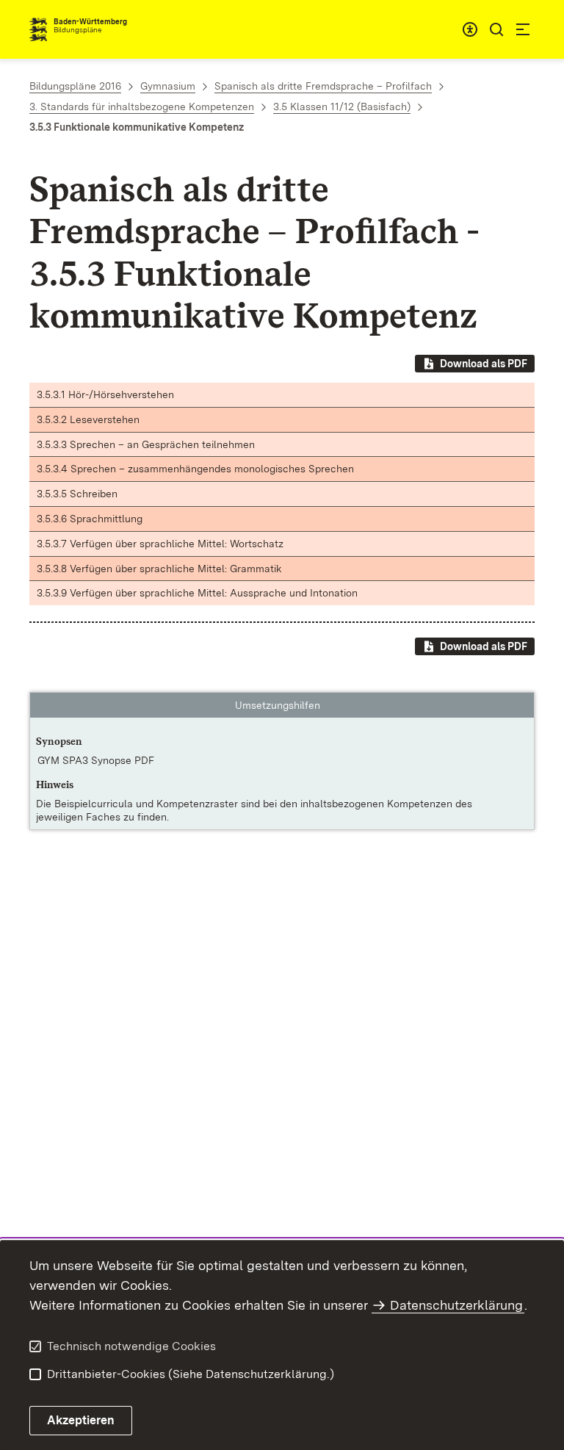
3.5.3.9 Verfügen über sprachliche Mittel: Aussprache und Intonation (197, 593)
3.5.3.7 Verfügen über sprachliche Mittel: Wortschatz (160, 543)
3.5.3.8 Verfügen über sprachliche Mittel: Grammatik (159, 568)
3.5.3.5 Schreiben (77, 493)
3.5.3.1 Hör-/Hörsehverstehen (105, 394)
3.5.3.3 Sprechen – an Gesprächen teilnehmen (146, 444)
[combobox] (470, 29)
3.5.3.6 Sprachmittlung (89, 518)
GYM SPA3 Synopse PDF (95, 760)
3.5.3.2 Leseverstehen (88, 419)
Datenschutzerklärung (456, 1305)
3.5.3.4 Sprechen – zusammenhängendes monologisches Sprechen (195, 469)
